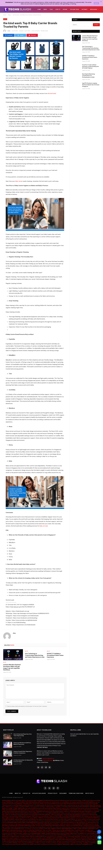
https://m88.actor (52, 814)
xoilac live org (83, 835)
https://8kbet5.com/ (7, 806)
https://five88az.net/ (48, 842)
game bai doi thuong (51, 811)
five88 (3, 841)
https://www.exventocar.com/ (80, 817)
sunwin (94, 800)
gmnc (75, 802)
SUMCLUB (4, 810)
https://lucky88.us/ (21, 836)
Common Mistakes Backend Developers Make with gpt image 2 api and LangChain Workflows (12, 667)
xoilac (19, 839)
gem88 (79, 802)
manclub (48, 821)
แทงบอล (77, 839)
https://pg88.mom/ (6, 817)
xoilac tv (43, 821)
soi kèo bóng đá (54, 805)
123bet (22, 811)
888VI (86, 806)
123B (28, 831)
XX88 (26, 802)
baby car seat (44, 526)
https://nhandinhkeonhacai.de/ (27, 803)
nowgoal (32, 821)
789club (4, 805)
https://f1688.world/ (84, 800)
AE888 (8, 800)
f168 (56, 816)
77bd (55, 810)
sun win (85, 808)
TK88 (75, 821)
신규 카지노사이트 (44, 813)
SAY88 (33, 808)
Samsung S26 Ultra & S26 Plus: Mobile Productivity (22, 743)
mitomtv (92, 825)
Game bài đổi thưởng (94, 819)
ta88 (30, 841)
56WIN (96, 825)
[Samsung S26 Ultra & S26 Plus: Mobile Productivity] (7, 745)
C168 (79, 806)
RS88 (40, 811)
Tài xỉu (7, 821)
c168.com (4, 822)
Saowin (18, 811)
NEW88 (11, 819)
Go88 (3, 811)
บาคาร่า (7, 808)
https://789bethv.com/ (40, 817)
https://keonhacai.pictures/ (44, 844)
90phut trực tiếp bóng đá (93, 841)
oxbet (43, 841)
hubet (65, 800)
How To (57, 9)
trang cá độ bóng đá (29, 811)
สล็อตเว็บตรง (51, 800)
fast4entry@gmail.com (48, 758)
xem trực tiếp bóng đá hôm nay (18, 824)
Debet (85, 839)
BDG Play (96, 817)
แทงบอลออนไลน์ (55, 817)
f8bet (23, 806)
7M (42, 814)
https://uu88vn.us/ (24, 830)
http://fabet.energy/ (20, 842)
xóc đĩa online (28, 800)
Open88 (19, 819)
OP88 (98, 800)
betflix (16, 814)
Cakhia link (83, 841)
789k (64, 803)
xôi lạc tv (66, 836)
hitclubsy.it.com (26, 819)
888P (6, 819)
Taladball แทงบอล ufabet (90, 816)
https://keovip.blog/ (46, 803)
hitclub (55, 802)
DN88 (48, 833)
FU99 (60, 825)
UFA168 (69, 841)
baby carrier (18, 181)
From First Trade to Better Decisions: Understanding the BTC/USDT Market (90, 66)
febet (17, 816)
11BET (48, 822)
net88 (33, 800)
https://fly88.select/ (95, 838)
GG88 (29, 802)
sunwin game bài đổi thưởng (47, 810)
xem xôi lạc (4, 842)
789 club (80, 808)
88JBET (44, 833)
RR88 (35, 822)
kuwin (38, 810)
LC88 (59, 839)
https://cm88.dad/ (46, 806)
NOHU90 (11, 813)
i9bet (28, 813)
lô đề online (46, 805)
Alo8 (49, 808)
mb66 (43, 825)
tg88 (53, 838)
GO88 (96, 808)
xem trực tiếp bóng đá (77, 822)
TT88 (36, 811)
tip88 (40, 841)
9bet (52, 841)
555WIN (45, 800)
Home (39, 9)
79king (86, 811)
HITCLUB (44, 822)
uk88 (9, 842)
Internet (84, 9)
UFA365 (74, 841)
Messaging (93, 9)
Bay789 (18, 825)
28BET (94, 833)
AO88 (13, 833)
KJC (60, 828)
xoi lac (52, 822)
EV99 (37, 800)
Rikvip (79, 814)
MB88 (41, 800)
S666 (70, 839)
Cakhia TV (61, 814)
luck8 (7, 828)
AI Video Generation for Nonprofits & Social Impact (23, 760)
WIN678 (95, 806)
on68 (46, 838)
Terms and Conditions (76, 793)
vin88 (92, 839)
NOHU (55, 833)
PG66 (57, 813)
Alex (9, 30)
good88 (38, 802)
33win (42, 831)
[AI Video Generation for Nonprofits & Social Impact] (7, 762)
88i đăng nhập (97, 805)
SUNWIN (10, 810)
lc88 (37, 805)
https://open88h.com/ (57, 806)
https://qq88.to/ (71, 844)
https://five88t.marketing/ (60, 842)
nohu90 (4, 828)
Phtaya (45, 808)
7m (32, 838)
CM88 (22, 802)
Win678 (78, 825)
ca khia (56, 822)
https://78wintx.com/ (81, 831)
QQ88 (87, 802)
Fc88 (89, 839)
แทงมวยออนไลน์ (13, 844)
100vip (31, 813)
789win (58, 808)
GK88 (37, 830)
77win (78, 833)
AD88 (3, 839)
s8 (51, 808)
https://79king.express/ (55, 830)
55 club (40, 806)
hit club (70, 817)
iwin (11, 803)
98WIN (89, 827)
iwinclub (48, 819)
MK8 (20, 816)
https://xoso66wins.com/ (28, 828)
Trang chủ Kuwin (10, 839)
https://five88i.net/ (15, 802)
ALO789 (55, 839)
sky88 (12, 841)
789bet (91, 805)
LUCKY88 (28, 842)
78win (23, 817)
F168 (91, 800)
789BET (16, 808)
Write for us (89, 793)
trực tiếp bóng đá (11, 816)
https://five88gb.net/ (85, 842)
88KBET (39, 833)
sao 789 (64, 811)
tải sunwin (28, 808)
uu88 (13, 814)
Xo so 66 (69, 811)
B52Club (53, 819)
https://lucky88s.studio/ (73, 842)
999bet (23, 825)
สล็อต (68, 803)
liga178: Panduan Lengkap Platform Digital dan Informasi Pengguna (90, 85)
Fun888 (89, 828)
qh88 (19, 822)
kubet (86, 814)
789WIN (8, 802)
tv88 (94, 813)
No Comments (36, 30)
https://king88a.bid (31, 810)
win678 (67, 814)
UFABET (42, 828)
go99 (16, 831)
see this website (33, 806)
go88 (53, 803)
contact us (26, 793)
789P (22, 800)
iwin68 (59, 810)
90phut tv (70, 835)
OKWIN (52, 833)
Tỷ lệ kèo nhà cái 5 (29, 817)
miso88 (54, 824)
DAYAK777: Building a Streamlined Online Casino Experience (55, 655)
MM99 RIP (36, 813)
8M (50, 813)
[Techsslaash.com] (17, 9)
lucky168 (97, 842)
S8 (58, 814)
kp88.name (90, 813)
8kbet (3, 813)
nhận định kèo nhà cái (76, 805)
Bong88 (75, 814)
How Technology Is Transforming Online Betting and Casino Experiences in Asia (34, 655)
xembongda (68, 822)
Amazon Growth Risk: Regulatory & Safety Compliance (23, 752)
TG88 (90, 806)
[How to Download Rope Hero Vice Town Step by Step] (7, 736)
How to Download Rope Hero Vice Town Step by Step (23, 734)
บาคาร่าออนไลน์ (87, 833)
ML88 (7, 813)
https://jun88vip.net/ (25, 833)
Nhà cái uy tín (92, 811)
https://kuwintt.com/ (79, 810)
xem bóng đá (76, 835)
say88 (39, 814)
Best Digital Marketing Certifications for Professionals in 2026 (88, 75)
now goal (10, 838)
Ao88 (20, 813)
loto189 (47, 831)
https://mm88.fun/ (6, 827)
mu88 (64, 805)
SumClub (59, 811)
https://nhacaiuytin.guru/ (84, 836)
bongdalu (61, 821)
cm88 (12, 800)
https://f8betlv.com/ (67, 838)
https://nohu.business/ (94, 810)
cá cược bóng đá (41, 816)
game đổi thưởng (16, 827)
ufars (36, 844)
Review (65, 9)
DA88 (92, 842)
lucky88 (8, 841)
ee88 (62, 830)
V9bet (71, 814)
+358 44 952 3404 (48, 760)
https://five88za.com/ (36, 842)
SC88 (83, 806)
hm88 (21, 810)
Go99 (64, 806)
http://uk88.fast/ (58, 841)
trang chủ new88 (9, 836)
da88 (96, 839)
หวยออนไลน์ (9, 811)
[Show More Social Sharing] (39, 35)
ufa (20, 814)
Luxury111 (90, 844)
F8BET (11, 808)
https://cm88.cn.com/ (85, 821)
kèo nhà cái (50, 802)
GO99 (50, 839)
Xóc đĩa (4, 821)
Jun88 (10, 825)
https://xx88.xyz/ (50, 816)
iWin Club (86, 819)
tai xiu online (70, 808)
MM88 (91, 802)
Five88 (82, 839)
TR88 (99, 806)
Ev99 (17, 810)
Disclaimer (63, 793)
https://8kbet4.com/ (68, 825)
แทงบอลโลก (75, 800)
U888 (26, 806)
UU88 (83, 814)
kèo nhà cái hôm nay (78, 819)
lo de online (21, 838)
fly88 (19, 800)
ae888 (43, 839)
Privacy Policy (52, 793)
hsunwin (26, 827)
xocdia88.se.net (17, 806)
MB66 (20, 808)
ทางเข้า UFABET (30, 844)
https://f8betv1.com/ (15, 835)
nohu (64, 816)
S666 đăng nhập (80, 811)
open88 (24, 805)
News (45, 9)
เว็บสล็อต (61, 800)
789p (54, 808)
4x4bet (56, 800)
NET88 (71, 819)
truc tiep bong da (92, 835)
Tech (51, 9)
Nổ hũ (63, 819)
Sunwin (71, 803)
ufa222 (48, 817)
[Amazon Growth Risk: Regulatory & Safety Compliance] (7, 753)
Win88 (33, 802)
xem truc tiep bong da (88, 822)
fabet (16, 841)
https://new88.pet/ (85, 825)
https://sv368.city (72, 824)
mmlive (41, 808)
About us (18, 793)
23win (83, 805)
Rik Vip (67, 819)
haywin (28, 814)
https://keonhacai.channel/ (74, 827)
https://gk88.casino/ (62, 824)
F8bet (23, 808)
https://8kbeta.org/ (31, 836)
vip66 (98, 816)
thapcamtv (25, 841)
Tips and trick (74, 9)
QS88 (16, 828)
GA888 (4, 800)
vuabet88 (52, 831)
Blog (5, 19)
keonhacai (71, 810)
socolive (52, 821)
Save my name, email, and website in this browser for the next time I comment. (27, 706)
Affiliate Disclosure (39, 793)
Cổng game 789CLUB (31, 816)
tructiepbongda (73, 836)
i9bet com (58, 819)
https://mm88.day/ (76, 830)
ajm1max (70, 800)
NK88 (47, 825)
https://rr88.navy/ (16, 817)
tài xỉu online (47, 827)
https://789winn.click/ (70, 831)
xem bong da (61, 822)
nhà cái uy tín (61, 802)
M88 (63, 828)
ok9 (83, 827)
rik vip (15, 800)
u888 (65, 802)
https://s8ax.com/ (43, 830)
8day (14, 825)
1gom (88, 808)
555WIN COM (68, 833)
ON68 (86, 805)
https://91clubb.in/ (37, 825)
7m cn (12, 805)
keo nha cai (20, 821)
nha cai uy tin (27, 821)
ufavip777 (33, 805)
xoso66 (68, 805)
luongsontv (63, 808)
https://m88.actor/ (6, 814)
